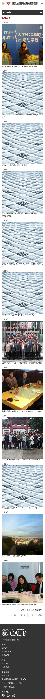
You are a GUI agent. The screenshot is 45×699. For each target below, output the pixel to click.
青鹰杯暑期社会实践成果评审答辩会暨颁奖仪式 (19, 604)
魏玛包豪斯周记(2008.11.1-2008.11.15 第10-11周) (19, 508)
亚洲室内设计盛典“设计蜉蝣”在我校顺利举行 (18, 315)
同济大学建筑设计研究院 (12, 683)
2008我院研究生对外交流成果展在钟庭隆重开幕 (19, 66)
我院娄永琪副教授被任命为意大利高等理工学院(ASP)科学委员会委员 (22, 215)
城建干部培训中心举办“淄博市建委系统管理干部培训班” (22, 363)
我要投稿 (5, 667)
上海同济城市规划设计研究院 (14, 679)
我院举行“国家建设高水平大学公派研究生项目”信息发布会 (22, 265)
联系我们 (5, 664)
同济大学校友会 (8, 687)
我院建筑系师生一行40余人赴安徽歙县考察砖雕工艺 (21, 460)
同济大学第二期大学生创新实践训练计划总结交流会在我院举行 (22, 116)
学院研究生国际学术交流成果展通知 (15, 165)
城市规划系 (6, 652)
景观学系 (5, 655)
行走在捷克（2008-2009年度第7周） (15, 556)
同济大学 (5, 676)
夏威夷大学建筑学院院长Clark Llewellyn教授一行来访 (21, 411)
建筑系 (4, 648)
